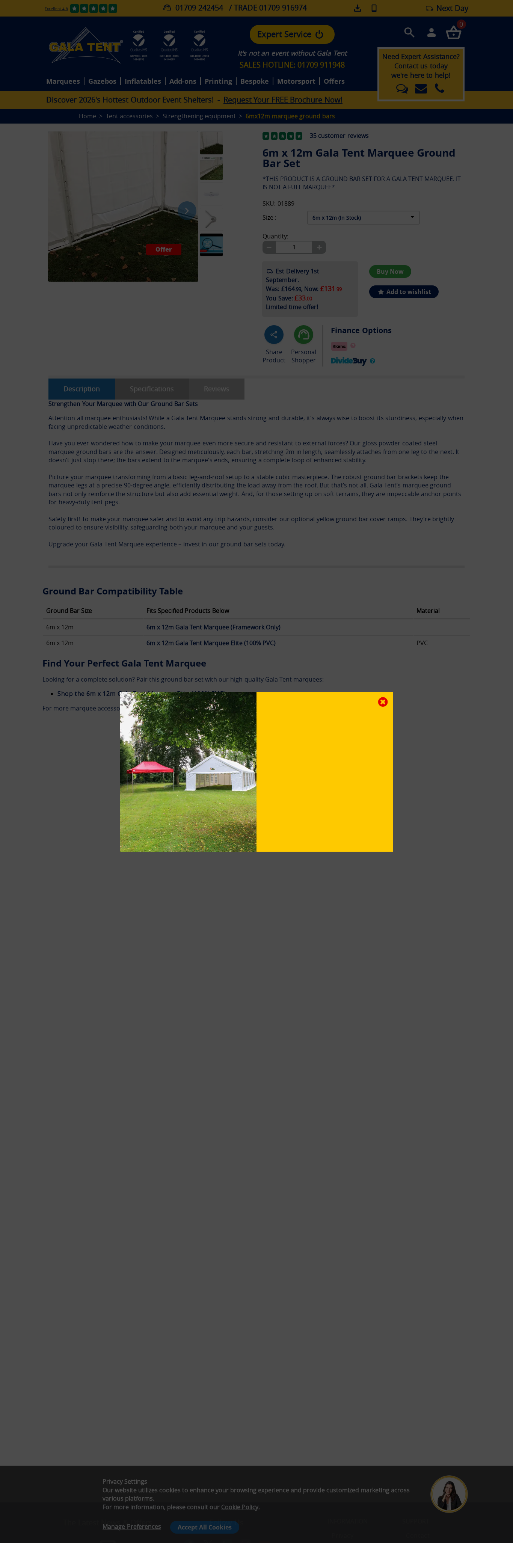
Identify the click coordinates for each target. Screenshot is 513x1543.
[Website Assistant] (451, 1464)
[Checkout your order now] (453, 32)
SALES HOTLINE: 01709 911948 (292, 65)
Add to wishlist (408, 292)
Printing (218, 81)
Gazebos (102, 81)
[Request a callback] (374, 8)
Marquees (63, 81)
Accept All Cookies (205, 1527)
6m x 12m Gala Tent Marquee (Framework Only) (213, 627)
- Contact (416, 1535)
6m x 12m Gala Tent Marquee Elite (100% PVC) (211, 643)
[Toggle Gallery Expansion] (249, 127)
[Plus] (319, 247)
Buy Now (390, 271)
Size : (269, 218)
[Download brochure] (358, 8)
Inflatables (143, 81)
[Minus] (269, 247)
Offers (334, 81)
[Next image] (187, 210)
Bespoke (254, 81)
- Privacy (340, 1535)
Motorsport (296, 81)
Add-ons (182, 81)
